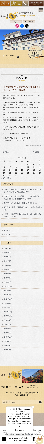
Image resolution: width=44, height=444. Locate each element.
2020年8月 (7, 320)
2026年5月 (7, 257)
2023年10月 (8, 286)
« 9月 (3, 178)
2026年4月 (7, 261)
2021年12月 (8, 312)
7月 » (9, 178)
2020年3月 (7, 329)
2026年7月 (7, 252)
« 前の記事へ (6, 152)
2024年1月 (7, 282)
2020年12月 (8, 316)
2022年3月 (7, 303)
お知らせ (38, 145)
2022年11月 (8, 299)
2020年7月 (7, 324)
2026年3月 (7, 265)
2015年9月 (7, 350)
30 (22, 176)
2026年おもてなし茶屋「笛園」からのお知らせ (20, 203)
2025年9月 (7, 274)
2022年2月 (7, 307)
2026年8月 (7, 248)
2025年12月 (8, 269)
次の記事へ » (38, 152)
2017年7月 (7, 341)
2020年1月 (7, 333)
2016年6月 (7, 345)
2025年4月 (7, 278)
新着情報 (7, 234)
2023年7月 (7, 295)
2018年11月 (8, 337)
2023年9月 (7, 291)
